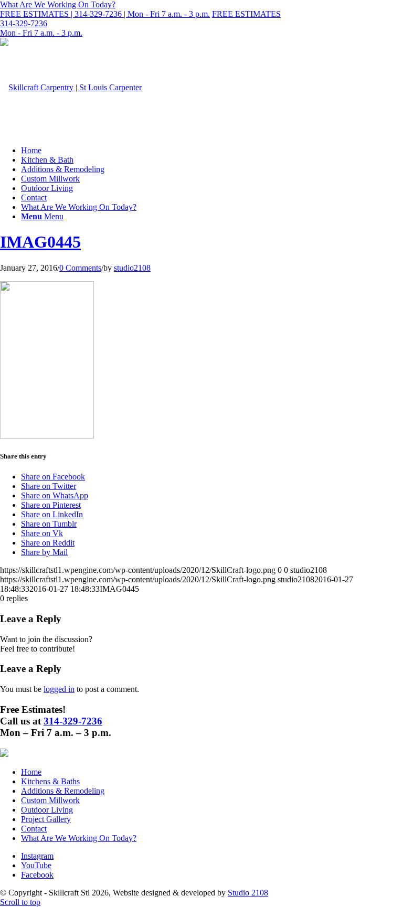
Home (31, 771)
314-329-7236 (23, 23)
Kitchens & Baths (50, 781)
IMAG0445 (40, 241)
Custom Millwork (50, 800)
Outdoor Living (47, 809)
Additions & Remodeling (62, 790)
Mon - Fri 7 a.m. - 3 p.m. (41, 32)
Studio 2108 (248, 892)
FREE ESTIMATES (246, 13)
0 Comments (80, 267)
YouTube (36, 865)
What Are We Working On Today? (78, 838)
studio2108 (132, 267)
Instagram (37, 855)
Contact (34, 828)
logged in (59, 689)
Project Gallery (46, 819)
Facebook (37, 874)
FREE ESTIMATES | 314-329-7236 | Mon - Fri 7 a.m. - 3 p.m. (105, 13)
